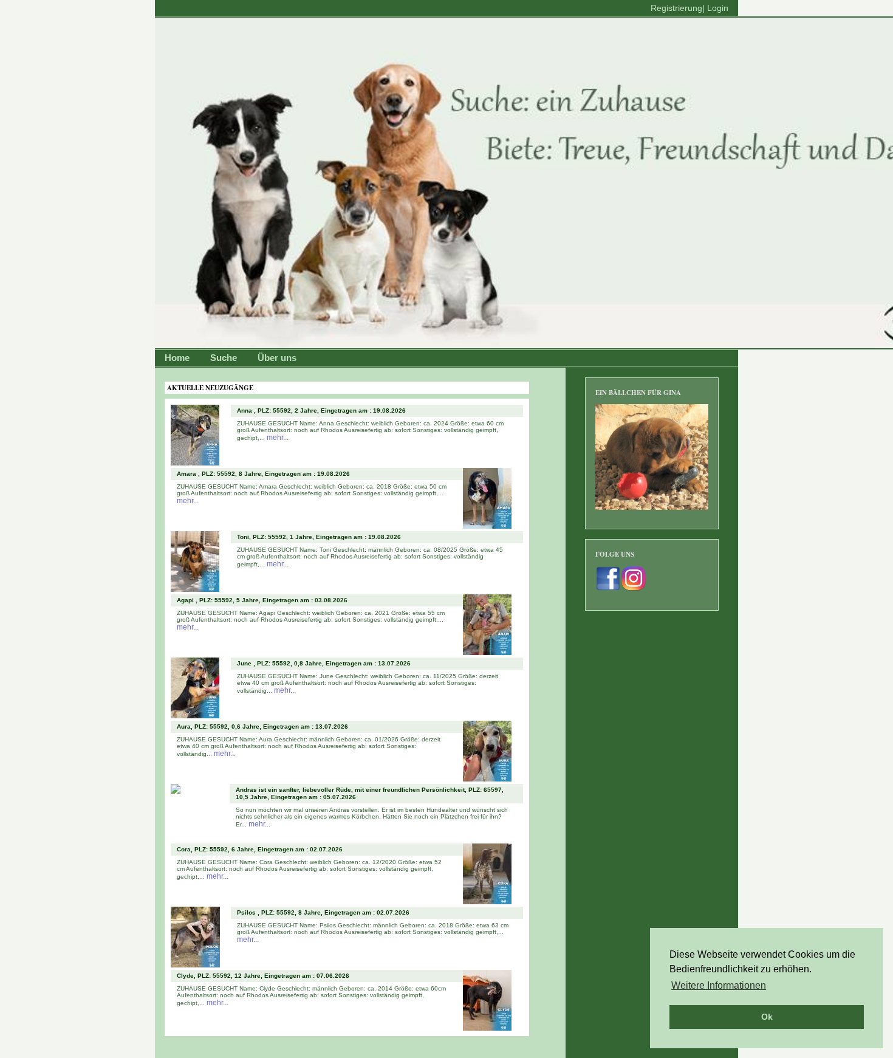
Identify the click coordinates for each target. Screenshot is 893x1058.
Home (177, 357)
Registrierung (676, 8)
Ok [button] (767, 1017)
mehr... (278, 437)
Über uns (277, 357)
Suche (223, 357)
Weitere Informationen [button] (718, 985)
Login (717, 8)
